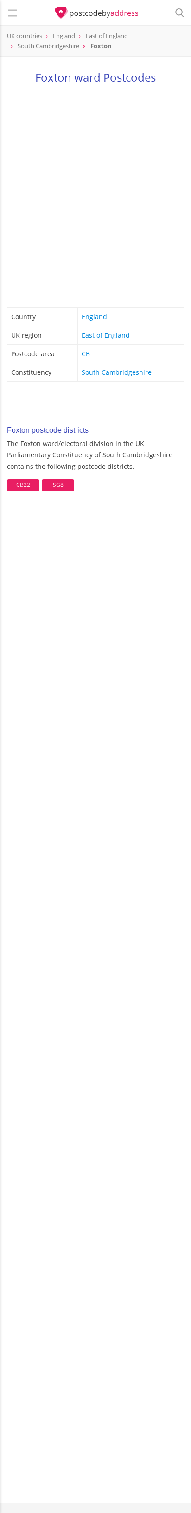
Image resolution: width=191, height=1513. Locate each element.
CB (86, 353)
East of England (106, 335)
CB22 (23, 485)
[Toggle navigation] (12, 13)
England (94, 316)
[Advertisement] (95, 194)
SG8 (58, 485)
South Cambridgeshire (117, 372)
